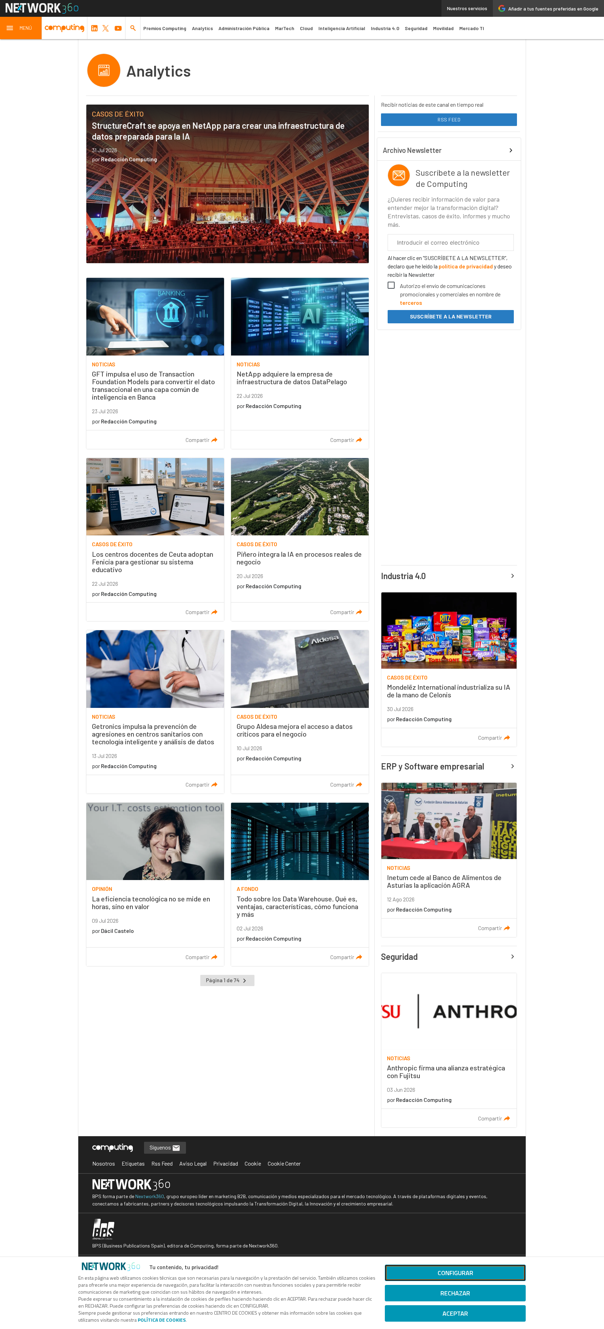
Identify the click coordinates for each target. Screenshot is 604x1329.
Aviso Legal (193, 1163)
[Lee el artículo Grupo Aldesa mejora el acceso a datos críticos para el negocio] (300, 712)
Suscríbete (451, 316)
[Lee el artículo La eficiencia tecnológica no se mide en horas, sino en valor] (155, 884)
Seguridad (416, 28)
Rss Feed (162, 1163)
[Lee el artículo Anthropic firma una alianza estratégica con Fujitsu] (449, 1050)
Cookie (253, 1163)
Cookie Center (284, 1163)
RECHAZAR (455, 1293)
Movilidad (443, 28)
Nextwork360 (149, 1196)
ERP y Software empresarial (432, 766)
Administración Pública (243, 28)
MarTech (284, 28)
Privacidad (225, 1163)
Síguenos (161, 1147)
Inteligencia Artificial (341, 28)
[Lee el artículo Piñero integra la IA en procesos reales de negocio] (300, 539)
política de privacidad (466, 266)
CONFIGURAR (455, 1273)
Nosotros (103, 1163)
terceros (411, 302)
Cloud (306, 28)
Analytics (202, 28)
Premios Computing (164, 28)
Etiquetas (133, 1163)
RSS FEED (449, 119)
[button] (21, 28)
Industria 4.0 (385, 28)
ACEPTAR (455, 1313)
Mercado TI (471, 28)
